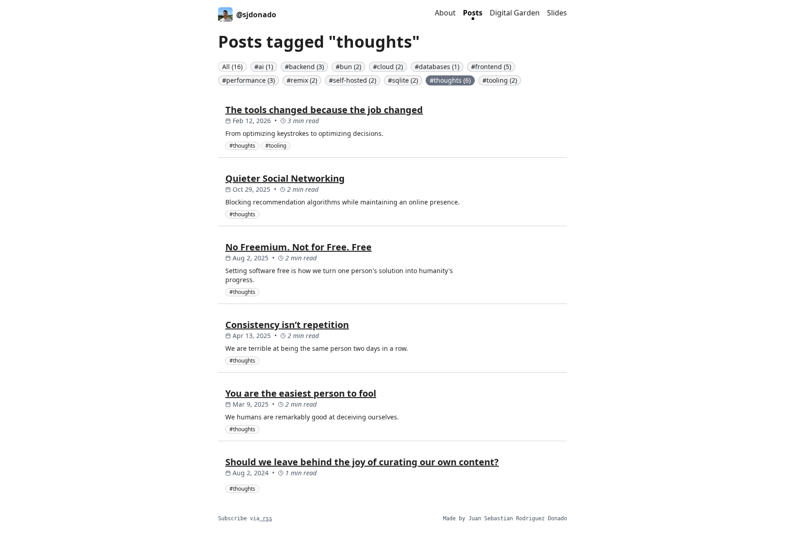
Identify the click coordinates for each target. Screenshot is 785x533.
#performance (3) (248, 80)
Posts (472, 13)
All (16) (232, 66)
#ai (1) (263, 66)
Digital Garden (515, 13)
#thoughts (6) (450, 80)
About (445, 13)
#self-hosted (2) (352, 80)
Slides (557, 13)
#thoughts (242, 145)
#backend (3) (304, 66)
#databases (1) (437, 66)
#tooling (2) (499, 80)
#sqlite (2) (403, 80)
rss (265, 518)
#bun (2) (348, 66)
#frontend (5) (491, 66)
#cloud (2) (388, 66)
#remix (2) (302, 80)
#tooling (275, 145)
